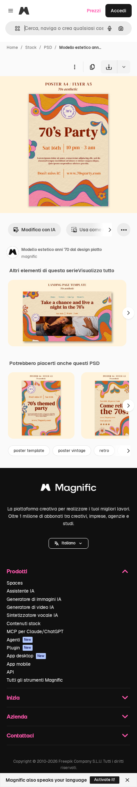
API (10, 672)
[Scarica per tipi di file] (123, 66)
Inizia (13, 697)
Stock (31, 47)
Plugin (19, 648)
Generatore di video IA (30, 607)
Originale (44, 89)
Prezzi (94, 11)
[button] (68, 543)
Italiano (68, 543)
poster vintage (71, 450)
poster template (29, 450)
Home (12, 47)
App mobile (19, 664)
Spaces (15, 583)
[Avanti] (110, 229)
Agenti (19, 640)
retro (104, 450)
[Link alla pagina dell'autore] (13, 253)
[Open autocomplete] (15, 28)
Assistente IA (20, 591)
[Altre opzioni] (74, 66)
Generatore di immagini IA (34, 599)
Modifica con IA (38, 230)
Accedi (118, 11)
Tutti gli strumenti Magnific (35, 680)
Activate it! (104, 779)
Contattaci (20, 735)
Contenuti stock (24, 623)
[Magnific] (68, 489)
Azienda (17, 716)
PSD (48, 47)
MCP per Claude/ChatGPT (35, 631)
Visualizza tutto (96, 271)
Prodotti (17, 571)
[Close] (127, 780)
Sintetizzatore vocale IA (32, 615)
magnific (29, 256)
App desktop (26, 656)
